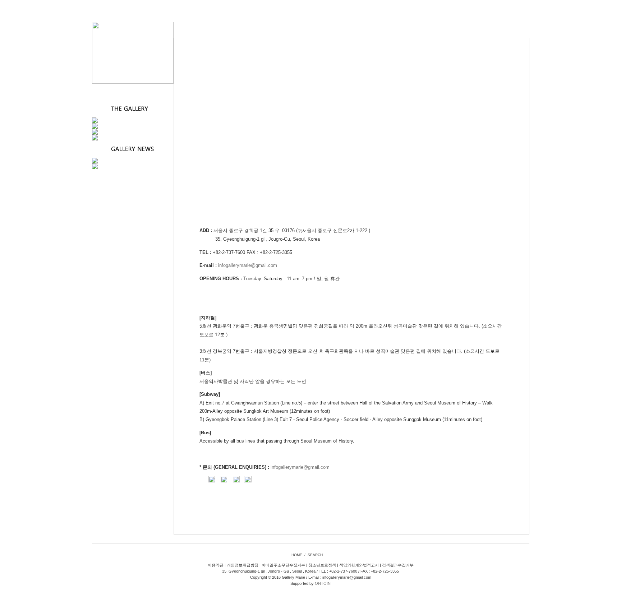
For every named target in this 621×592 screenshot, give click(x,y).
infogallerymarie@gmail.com (247, 265)
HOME (296, 555)
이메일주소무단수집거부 (283, 565)
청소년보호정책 (322, 565)
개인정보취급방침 (242, 565)
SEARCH (315, 555)
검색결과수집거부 (398, 565)
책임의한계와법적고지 (359, 565)
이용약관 (216, 565)
